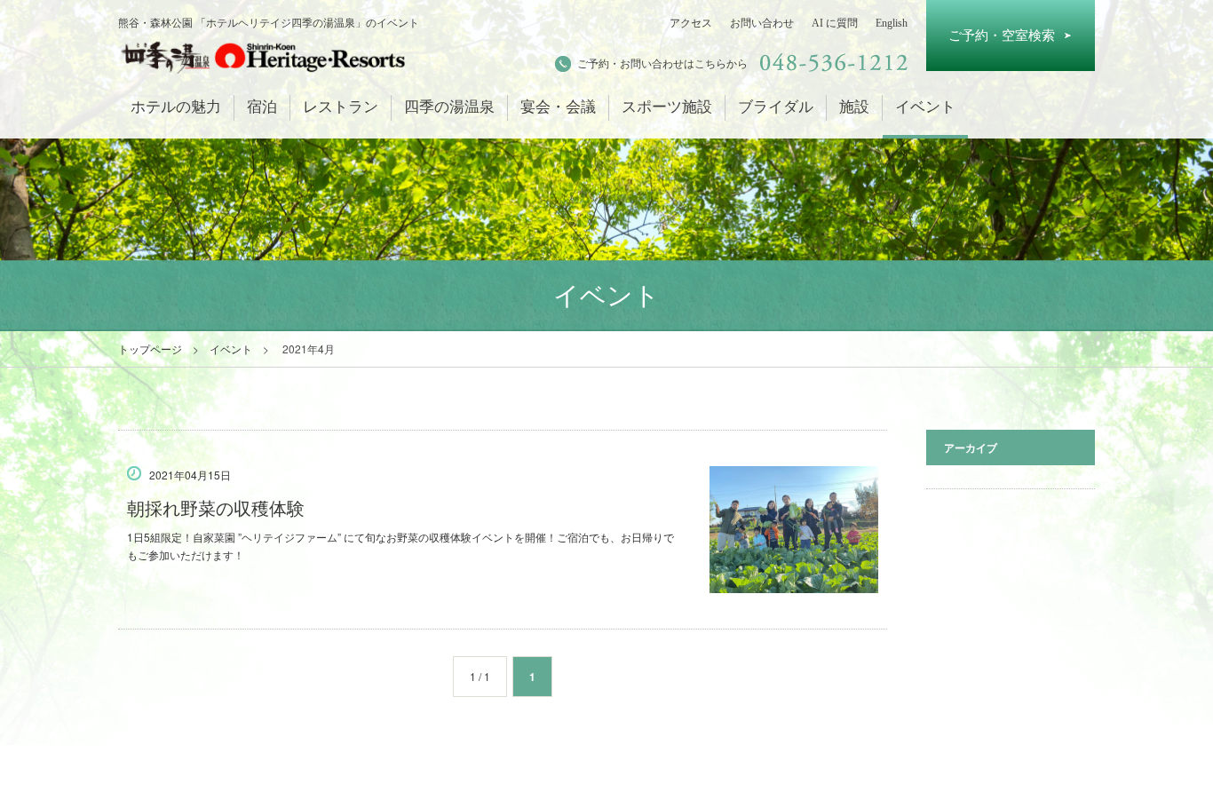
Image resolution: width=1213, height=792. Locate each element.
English (892, 23)
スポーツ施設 (667, 107)
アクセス (691, 23)
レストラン (340, 107)
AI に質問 (835, 23)
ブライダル (775, 107)
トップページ (150, 348)
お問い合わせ (762, 23)
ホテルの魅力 (176, 107)
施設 (854, 107)
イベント (925, 107)
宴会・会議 (558, 107)
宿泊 (262, 107)
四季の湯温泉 (449, 107)
